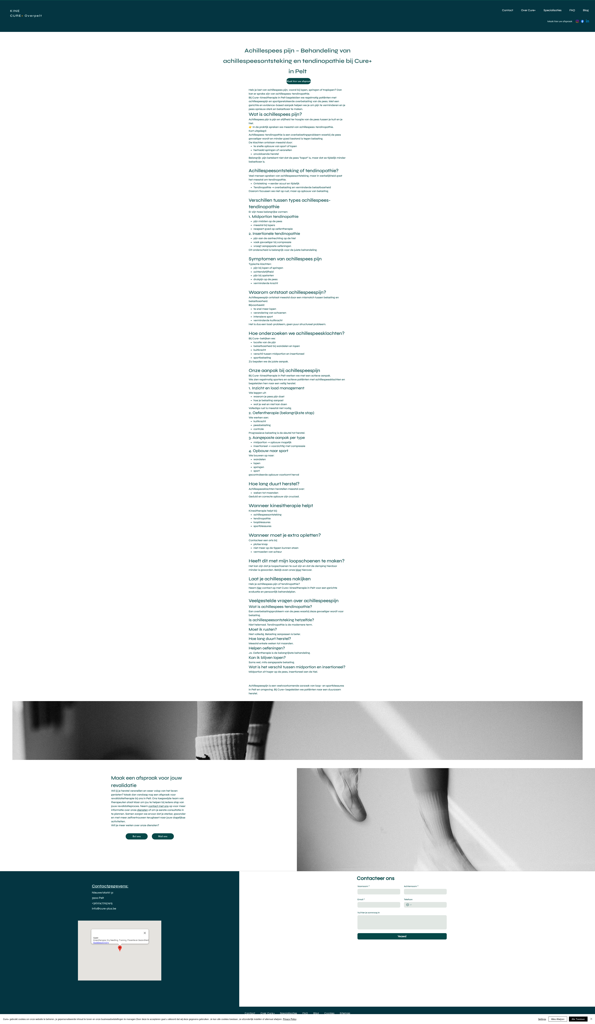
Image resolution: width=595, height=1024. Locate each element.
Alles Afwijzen (557, 1019)
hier (259, 587)
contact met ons (158, 806)
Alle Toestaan (578, 1019)
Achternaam (411, 886)
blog (298, 570)
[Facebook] (582, 21)
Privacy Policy (289, 1019)
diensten (142, 810)
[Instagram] (577, 21)
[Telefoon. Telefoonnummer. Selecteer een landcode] (409, 905)
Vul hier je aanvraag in (368, 912)
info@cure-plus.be (104, 908)
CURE (15, 16)
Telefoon (408, 899)
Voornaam (363, 886)
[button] (345, 1013)
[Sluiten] (591, 1019)
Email (361, 899)
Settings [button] (542, 1019)
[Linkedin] (587, 21)
